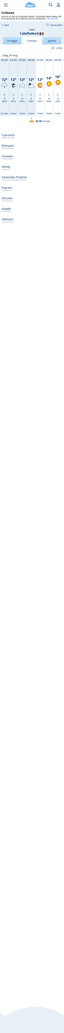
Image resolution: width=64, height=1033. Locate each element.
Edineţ (6, 167)
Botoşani (8, 146)
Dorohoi (7, 198)
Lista (59, 48)
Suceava (7, 156)
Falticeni (7, 219)
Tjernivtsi (8, 135)
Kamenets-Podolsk (14, 177)
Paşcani (7, 188)
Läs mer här (52, 18)
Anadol (6, 209)
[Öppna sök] (51, 5)
